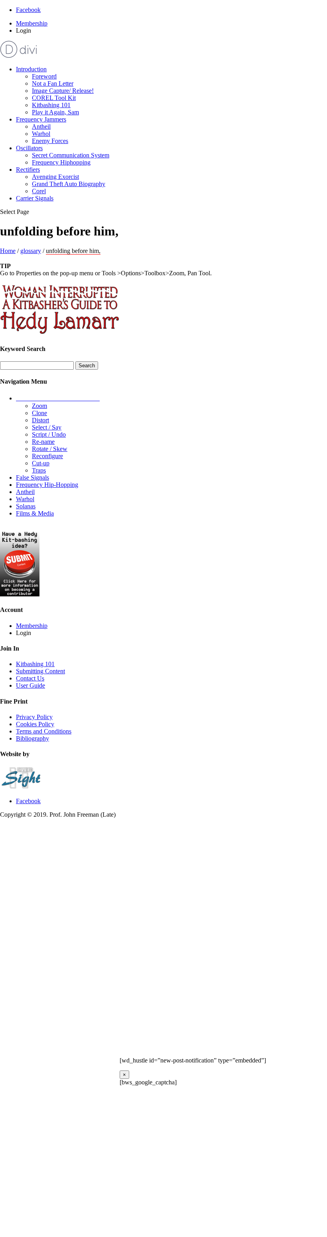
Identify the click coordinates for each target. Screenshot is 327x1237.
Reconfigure (47, 456)
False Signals (32, 477)
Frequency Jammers (41, 119)
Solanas (25, 506)
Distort (40, 420)
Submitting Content (40, 671)
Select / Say (46, 427)
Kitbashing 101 (51, 105)
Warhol (41, 133)
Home (8, 250)
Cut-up (40, 463)
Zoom (39, 405)
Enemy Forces (50, 140)
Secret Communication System (70, 155)
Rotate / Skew (49, 448)
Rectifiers (28, 169)
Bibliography (32, 738)
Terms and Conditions (43, 731)
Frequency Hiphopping (61, 162)
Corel (39, 191)
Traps (39, 470)
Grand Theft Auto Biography (68, 183)
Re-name (43, 441)
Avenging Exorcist (55, 176)
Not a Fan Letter (52, 83)
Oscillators (29, 148)
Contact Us (30, 678)
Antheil (41, 126)
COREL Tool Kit (54, 97)
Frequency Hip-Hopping (47, 484)
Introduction (31, 69)
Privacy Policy (34, 717)
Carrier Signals (34, 198)
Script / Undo (49, 434)
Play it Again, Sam (55, 112)
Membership (31, 23)
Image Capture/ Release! (63, 90)
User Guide (30, 685)
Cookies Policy (35, 724)
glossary (30, 250)
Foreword (44, 76)
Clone (39, 413)
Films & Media (35, 513)
